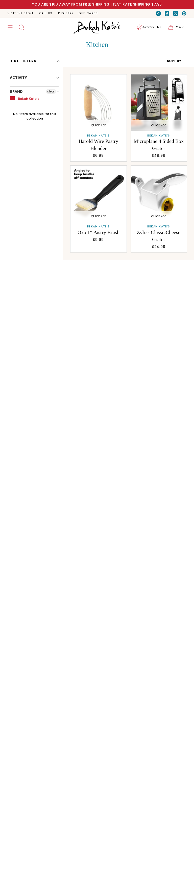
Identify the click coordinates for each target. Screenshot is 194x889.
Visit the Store (21, 13)
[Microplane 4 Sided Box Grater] (159, 102)
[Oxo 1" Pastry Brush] (98, 194)
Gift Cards (88, 13)
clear (51, 91)
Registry (65, 13)
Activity (18, 77)
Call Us (46, 13)
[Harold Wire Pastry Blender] (98, 102)
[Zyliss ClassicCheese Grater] (159, 194)
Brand (16, 91)
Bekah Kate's (28, 98)
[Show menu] (10, 27)
